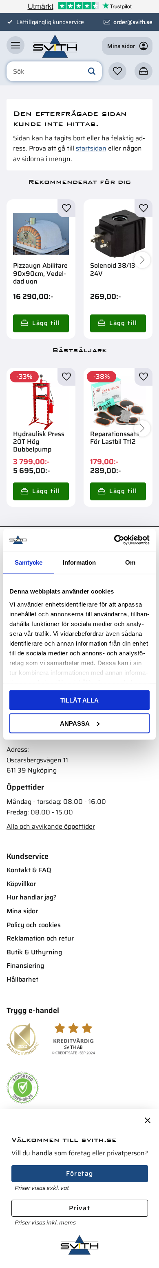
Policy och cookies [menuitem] (34, 925)
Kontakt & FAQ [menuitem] (29, 870)
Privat (79, 1208)
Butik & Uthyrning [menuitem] (34, 952)
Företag (79, 1173)
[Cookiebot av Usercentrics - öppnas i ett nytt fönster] (114, 540)
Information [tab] (79, 562)
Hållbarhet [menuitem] (22, 979)
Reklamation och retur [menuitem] (40, 938)
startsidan (91, 148)
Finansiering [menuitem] (25, 965)
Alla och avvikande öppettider (51, 826)
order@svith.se (132, 21)
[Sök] (92, 71)
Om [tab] (130, 562)
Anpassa (75, 723)
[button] (15, 45)
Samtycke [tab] (28, 562)
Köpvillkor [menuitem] (21, 884)
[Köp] (41, 323)
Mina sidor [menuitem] (22, 911)
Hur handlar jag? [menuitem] (32, 897)
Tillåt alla (79, 700)
